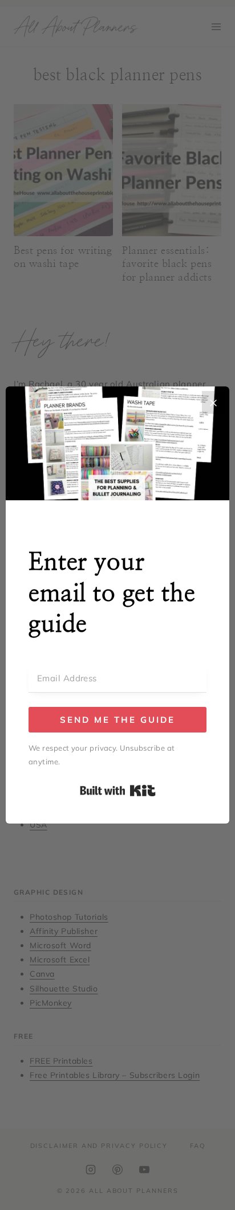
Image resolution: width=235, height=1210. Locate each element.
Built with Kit (118, 790)
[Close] (213, 402)
